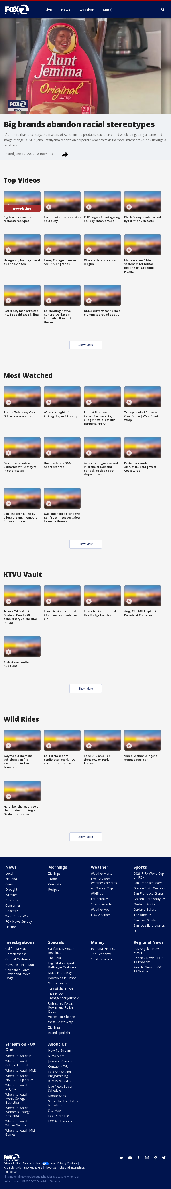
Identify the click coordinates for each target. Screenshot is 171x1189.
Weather (99, 867)
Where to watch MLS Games (20, 1132)
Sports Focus (57, 983)
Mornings (57, 867)
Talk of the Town (60, 988)
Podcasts (12, 911)
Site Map (54, 1110)
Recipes (53, 889)
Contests (54, 884)
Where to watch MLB (20, 1070)
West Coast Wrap (18, 916)
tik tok (155, 1157)
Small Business (101, 959)
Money (97, 942)
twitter (163, 1157)
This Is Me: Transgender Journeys (64, 996)
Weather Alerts (101, 873)
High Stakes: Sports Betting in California (62, 965)
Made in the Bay (60, 972)
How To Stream (59, 1050)
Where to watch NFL (20, 1056)
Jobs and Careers (60, 1061)
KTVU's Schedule (60, 1081)
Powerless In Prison (19, 964)
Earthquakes (100, 899)
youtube (130, 1157)
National (11, 879)
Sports (140, 867)
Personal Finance (103, 948)
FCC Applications (60, 1121)
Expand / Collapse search (163, 9)
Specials (56, 942)
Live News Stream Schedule (61, 1088)
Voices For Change (61, 1017)
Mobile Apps (57, 1096)
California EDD (15, 948)
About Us (57, 1044)
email (121, 1157)
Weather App (100, 909)
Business (11, 900)
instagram (147, 1157)
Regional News (148, 942)
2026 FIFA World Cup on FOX (149, 875)
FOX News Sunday (18, 921)
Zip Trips (54, 873)
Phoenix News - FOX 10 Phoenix (148, 960)
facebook (138, 1157)
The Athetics (143, 915)
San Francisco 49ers (148, 883)
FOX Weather (100, 915)
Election (11, 927)
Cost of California (18, 959)
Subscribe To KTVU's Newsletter (63, 1103)
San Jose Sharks (145, 920)
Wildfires (11, 895)
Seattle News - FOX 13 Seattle (148, 969)
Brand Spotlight (59, 1033)
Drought (11, 889)
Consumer (12, 905)
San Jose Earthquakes (149, 925)
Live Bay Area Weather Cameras (104, 881)
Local (9, 873)
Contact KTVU (58, 1066)
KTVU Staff (56, 1056)
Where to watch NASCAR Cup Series (19, 1078)
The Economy (101, 954)
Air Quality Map (102, 888)
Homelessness (15, 954)
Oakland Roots (144, 904)
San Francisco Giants (149, 893)
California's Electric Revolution (61, 950)
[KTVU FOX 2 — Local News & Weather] (20, 9)
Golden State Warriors (149, 888)
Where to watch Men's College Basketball (16, 1098)
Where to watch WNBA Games (16, 1123)
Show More (85, 345)
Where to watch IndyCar (16, 1087)
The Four (54, 958)
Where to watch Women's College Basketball (18, 1112)
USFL (137, 931)
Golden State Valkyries (150, 899)
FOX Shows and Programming (59, 1074)
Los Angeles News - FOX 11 (148, 950)
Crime (9, 884)
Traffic (52, 879)
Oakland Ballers (145, 909)
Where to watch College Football (17, 1063)
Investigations (19, 942)
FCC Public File (58, 1116)
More (107, 9)
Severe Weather (102, 904)
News (10, 867)
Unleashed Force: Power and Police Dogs (18, 974)
